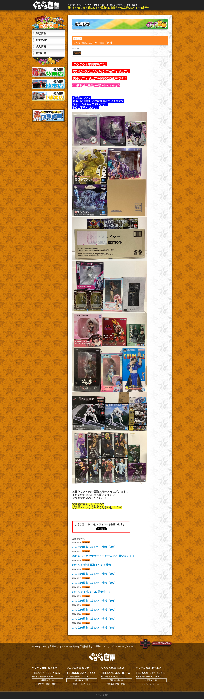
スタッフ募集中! (69, 646)
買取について (102, 646)
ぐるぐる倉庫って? (50, 646)
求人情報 (41, 46)
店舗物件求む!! (86, 646)
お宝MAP (41, 39)
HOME (35, 646)
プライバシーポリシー (122, 646)
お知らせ (41, 53)
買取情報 (41, 33)
